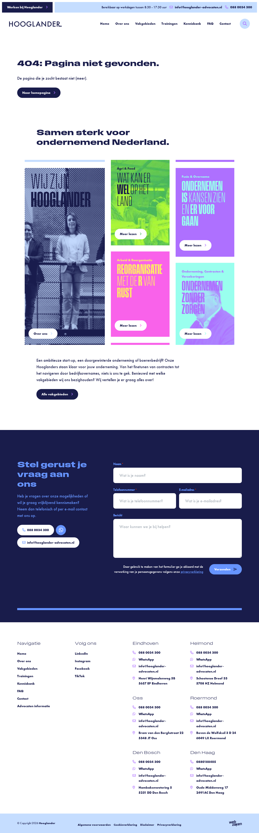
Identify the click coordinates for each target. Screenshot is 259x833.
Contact (225, 23)
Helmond (201, 644)
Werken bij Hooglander (25, 7)
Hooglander (47, 823)
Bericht (117, 515)
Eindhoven (145, 644)
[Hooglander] (32, 23)
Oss (138, 698)
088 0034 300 (38, 530)
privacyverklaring (192, 572)
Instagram (82, 661)
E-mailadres (187, 490)
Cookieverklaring (125, 825)
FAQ (210, 23)
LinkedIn (81, 653)
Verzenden (222, 569)
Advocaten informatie (33, 706)
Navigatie (29, 644)
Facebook (82, 668)
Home (104, 23)
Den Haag (202, 753)
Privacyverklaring (169, 825)
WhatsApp (146, 659)
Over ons (122, 23)
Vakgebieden (145, 23)
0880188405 (206, 762)
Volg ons (86, 644)
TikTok (80, 676)
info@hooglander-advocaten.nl (198, 7)
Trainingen (169, 23)
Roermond (203, 698)
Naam (118, 464)
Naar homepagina (36, 93)
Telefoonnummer (125, 490)
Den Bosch (146, 753)
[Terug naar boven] (251, 825)
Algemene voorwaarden (94, 825)
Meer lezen (128, 234)
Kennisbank (192, 23)
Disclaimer (147, 825)
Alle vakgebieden (54, 394)
